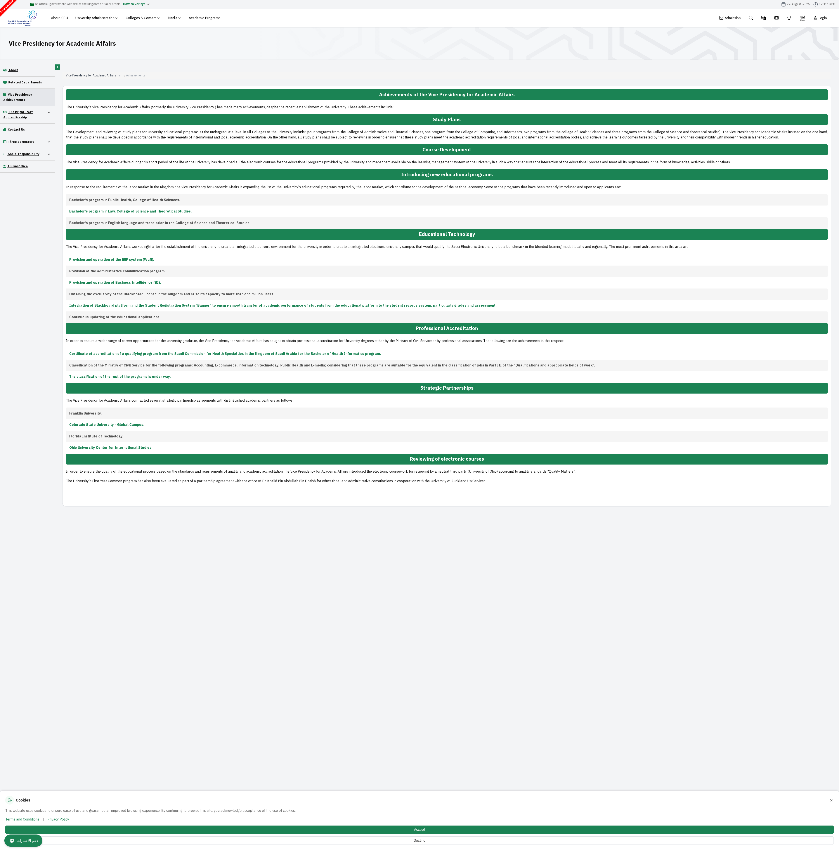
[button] (23, 840)
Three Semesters (20, 142)
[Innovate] (789, 18)
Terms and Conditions (22, 819)
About (13, 70)
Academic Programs (204, 18)
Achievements (135, 75)
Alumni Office (17, 166)
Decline (419, 840)
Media (172, 18)
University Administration (94, 18)
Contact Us (16, 129)
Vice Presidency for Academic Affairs (91, 75)
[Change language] (764, 18)
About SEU (59, 18)
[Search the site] (751, 18)
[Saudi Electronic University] (22, 18)
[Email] (777, 18)
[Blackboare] (802, 18)
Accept (419, 829)
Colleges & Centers (141, 18)
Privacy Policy (58, 819)
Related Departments (25, 82)
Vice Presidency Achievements (17, 97)
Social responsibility (23, 154)
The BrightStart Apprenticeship (18, 115)
